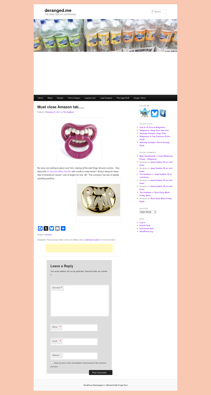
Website (55, 355)
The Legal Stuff (123, 97)
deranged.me (58, 10)
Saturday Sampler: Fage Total (153, 133)
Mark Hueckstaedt (147, 156)
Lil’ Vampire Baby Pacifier (59, 171)
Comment (57, 287)
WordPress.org (146, 231)
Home (40, 97)
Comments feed (146, 228)
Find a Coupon (74, 97)
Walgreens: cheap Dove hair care (154, 130)
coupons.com (90, 97)
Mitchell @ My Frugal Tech (117, 385)
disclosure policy (92, 240)
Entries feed (145, 225)
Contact (60, 97)
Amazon (48, 234)
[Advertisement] (105, 73)
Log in (142, 222)
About (50, 97)
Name (56, 327)
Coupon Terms (140, 97)
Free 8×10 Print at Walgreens (152, 127)
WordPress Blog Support (93, 385)
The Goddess (68, 112)
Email (56, 341)
